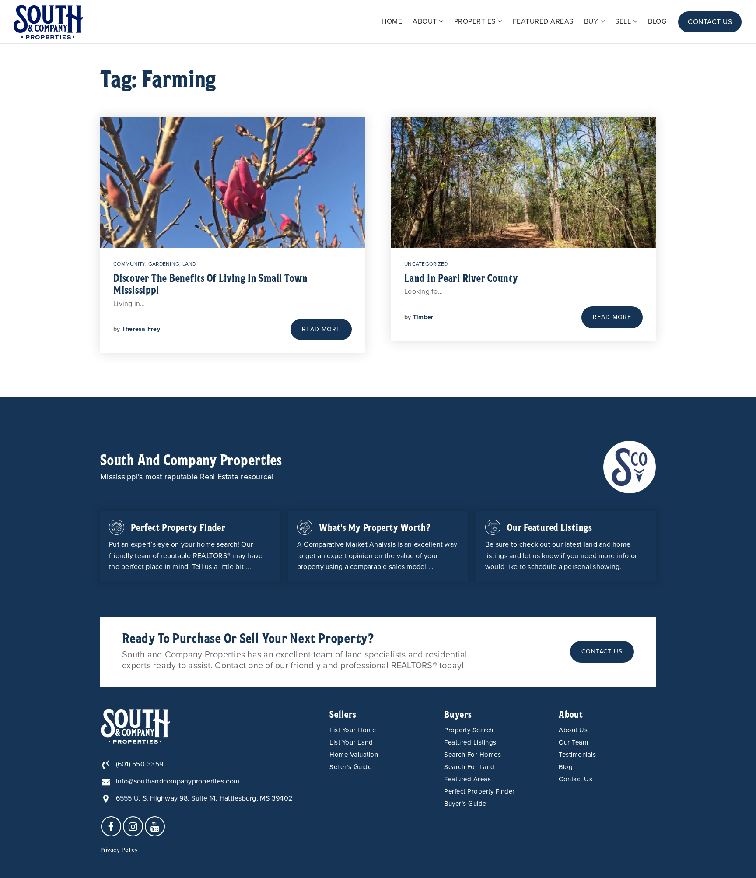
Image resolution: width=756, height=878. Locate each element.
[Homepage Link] (629, 466)
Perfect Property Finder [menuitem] (479, 791)
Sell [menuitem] (624, 21)
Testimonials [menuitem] (577, 755)
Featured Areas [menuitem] (543, 21)
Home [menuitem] (392, 21)
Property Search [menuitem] (469, 730)
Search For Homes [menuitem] (472, 755)
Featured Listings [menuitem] (470, 742)
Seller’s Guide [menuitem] (350, 767)
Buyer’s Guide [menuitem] (465, 804)
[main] (378, 220)
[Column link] (190, 546)
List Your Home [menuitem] (352, 730)
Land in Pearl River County (461, 277)
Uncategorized (426, 264)
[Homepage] (48, 21)
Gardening (163, 264)
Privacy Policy (119, 849)
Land (189, 264)
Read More (321, 329)
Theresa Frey (141, 329)
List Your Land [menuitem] (351, 742)
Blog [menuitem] (657, 21)
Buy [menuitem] (592, 21)
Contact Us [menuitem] (710, 22)
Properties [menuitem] (476, 21)
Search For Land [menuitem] (469, 767)
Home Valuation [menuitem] (353, 755)
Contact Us (602, 651)
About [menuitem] (426, 21)
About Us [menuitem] (573, 730)
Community (129, 264)
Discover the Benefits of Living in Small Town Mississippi (210, 283)
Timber (423, 317)
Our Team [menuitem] (573, 742)
